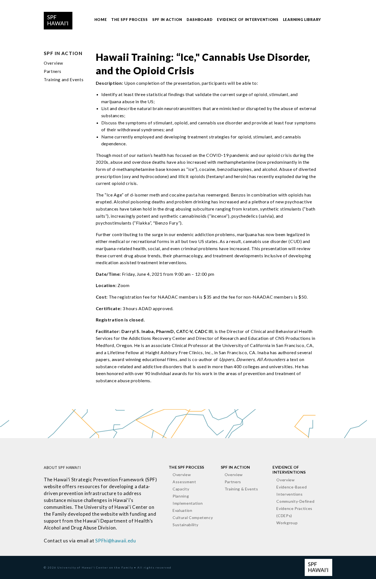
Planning (181, 496)
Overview (53, 63)
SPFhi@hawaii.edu (115, 541)
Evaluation (182, 510)
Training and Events (63, 79)
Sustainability (185, 524)
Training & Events (241, 489)
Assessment (184, 481)
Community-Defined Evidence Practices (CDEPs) (295, 508)
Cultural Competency (193, 517)
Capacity (181, 489)
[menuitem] (100, 20)
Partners (52, 71)
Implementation (188, 503)
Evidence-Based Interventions (291, 490)
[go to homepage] (58, 19)
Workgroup (287, 522)
